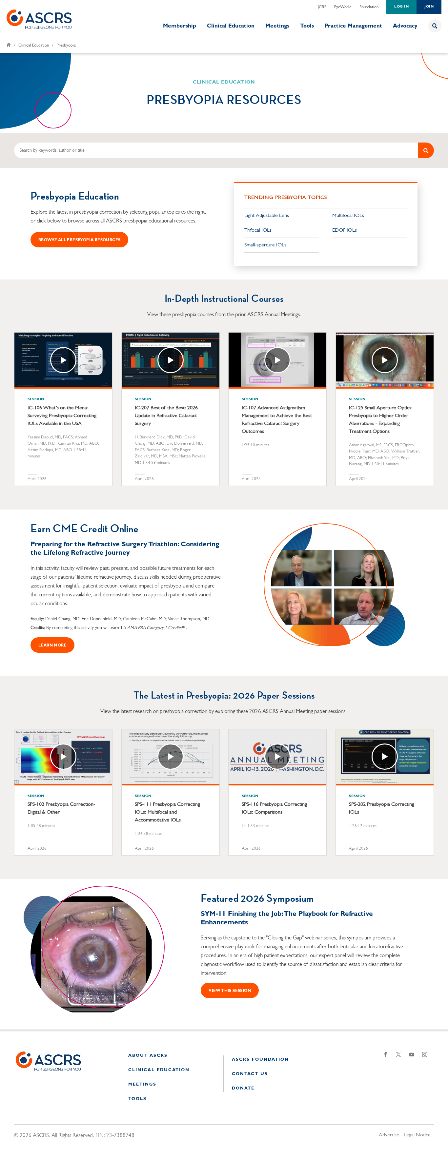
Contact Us (250, 1074)
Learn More (52, 645)
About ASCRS (148, 1055)
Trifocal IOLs (258, 230)
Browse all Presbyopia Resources (79, 240)
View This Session (230, 991)
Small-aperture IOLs (265, 245)
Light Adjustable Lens (266, 215)
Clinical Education (231, 26)
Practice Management (353, 26)
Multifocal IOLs (348, 215)
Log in (401, 7)
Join (429, 7)
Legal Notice (417, 1135)
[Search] (434, 25)
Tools (307, 26)
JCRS (322, 7)
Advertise (389, 1135)
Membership (179, 26)
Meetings (277, 26)
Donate (243, 1088)
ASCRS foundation (260, 1059)
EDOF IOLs (344, 230)
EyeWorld (343, 7)
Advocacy (405, 26)
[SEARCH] (426, 150)
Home (9, 45)
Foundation (368, 7)
